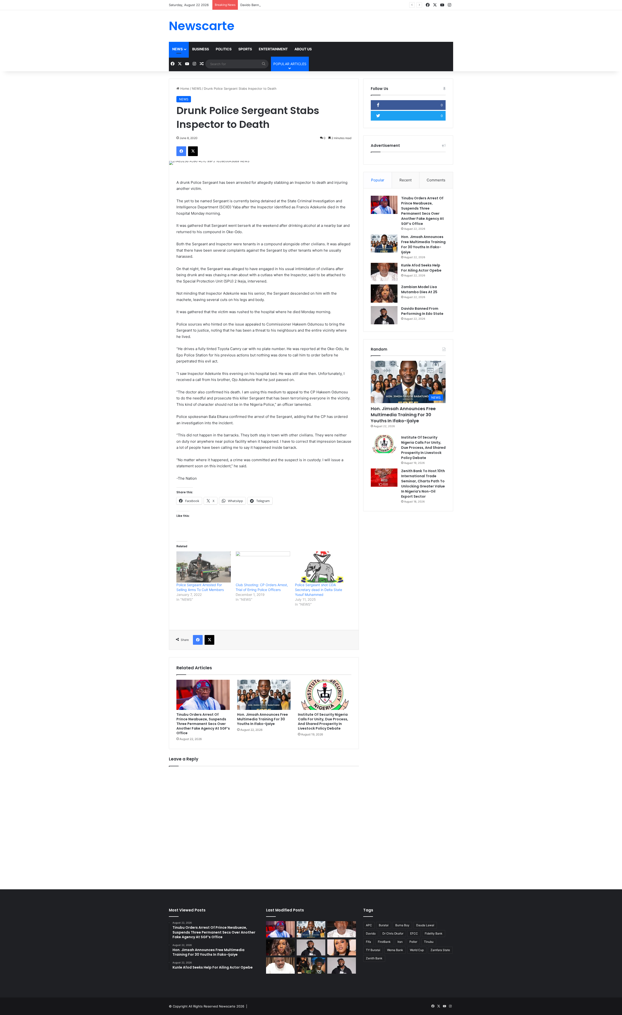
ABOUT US (303, 49)
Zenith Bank (374, 958)
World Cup (417, 950)
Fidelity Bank (433, 933)
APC (369, 925)
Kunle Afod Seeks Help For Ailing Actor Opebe (421, 268)
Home (184, 88)
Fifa (368, 942)
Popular (377, 180)
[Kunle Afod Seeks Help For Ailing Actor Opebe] (384, 272)
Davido (371, 933)
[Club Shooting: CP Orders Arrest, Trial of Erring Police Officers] (263, 567)
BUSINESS (200, 49)
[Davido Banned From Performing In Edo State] (384, 315)
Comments (436, 180)
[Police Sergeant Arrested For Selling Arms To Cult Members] (203, 567)
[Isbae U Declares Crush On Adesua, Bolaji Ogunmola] (280, 965)
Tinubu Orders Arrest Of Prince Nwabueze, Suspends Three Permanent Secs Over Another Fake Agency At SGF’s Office (203, 723)
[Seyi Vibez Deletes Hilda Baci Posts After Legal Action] (311, 965)
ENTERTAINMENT (273, 49)
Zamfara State (440, 950)
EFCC (414, 933)
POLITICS (224, 49)
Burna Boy (402, 925)
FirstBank (384, 942)
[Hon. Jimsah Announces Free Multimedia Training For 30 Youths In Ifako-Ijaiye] (264, 695)
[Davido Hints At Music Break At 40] (341, 965)
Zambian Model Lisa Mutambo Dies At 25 (419, 289)
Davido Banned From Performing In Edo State (274, 5)
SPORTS (245, 49)
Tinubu (428, 942)
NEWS (177, 49)
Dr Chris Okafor (392, 933)
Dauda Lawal (425, 925)
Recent (405, 180)
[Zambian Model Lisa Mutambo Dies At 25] (384, 293)
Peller (413, 942)
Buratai (384, 925)
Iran (400, 942)
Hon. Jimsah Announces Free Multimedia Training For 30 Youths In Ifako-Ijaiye (262, 719)
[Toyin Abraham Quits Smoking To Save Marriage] (341, 947)
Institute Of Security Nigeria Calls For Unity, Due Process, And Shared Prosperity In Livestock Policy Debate (323, 721)
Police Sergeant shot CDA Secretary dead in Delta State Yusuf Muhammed (319, 590)
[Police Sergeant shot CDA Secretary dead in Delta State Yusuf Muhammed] (322, 567)
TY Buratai (373, 950)
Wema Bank (395, 950)
